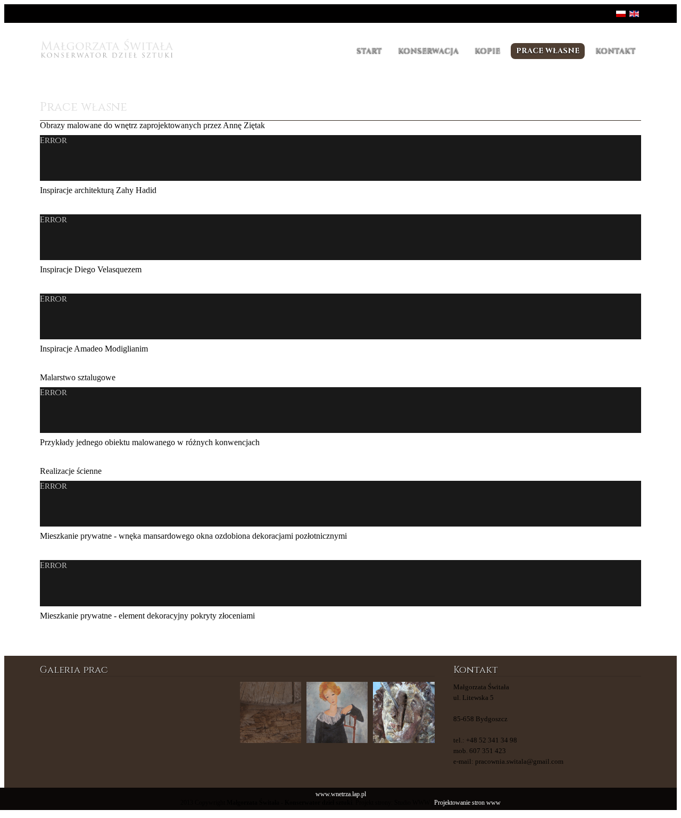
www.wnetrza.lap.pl (340, 794)
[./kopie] (270, 712)
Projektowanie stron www (467, 802)
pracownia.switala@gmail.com (519, 761)
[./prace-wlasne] (137, 712)
